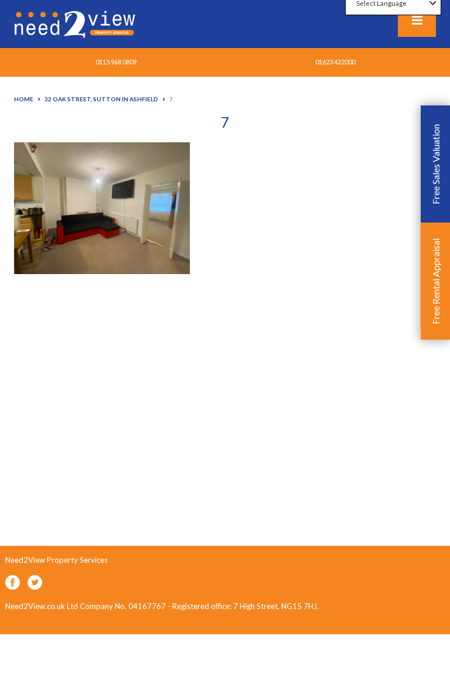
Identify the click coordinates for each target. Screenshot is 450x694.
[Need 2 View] (76, 23)
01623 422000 (335, 62)
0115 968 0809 (116, 62)
